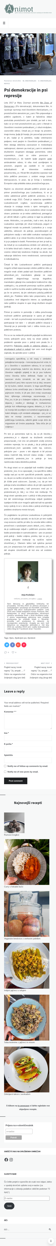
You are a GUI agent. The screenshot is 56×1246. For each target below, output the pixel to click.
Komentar (9, 712)
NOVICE (7, 83)
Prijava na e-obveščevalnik (19, 1125)
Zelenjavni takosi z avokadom (17, 1094)
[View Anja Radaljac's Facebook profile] (28, 587)
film (42, 103)
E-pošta (8, 744)
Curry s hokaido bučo (13, 886)
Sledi (9, 1206)
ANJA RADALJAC (45, 81)
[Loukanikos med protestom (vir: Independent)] (4, 68)
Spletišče (8, 755)
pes (12, 638)
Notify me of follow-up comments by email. (27, 766)
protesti (32, 638)
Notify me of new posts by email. (22, 772)
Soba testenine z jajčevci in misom (19, 1042)
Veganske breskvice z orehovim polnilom (22, 938)
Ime (6, 733)
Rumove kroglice (11, 835)
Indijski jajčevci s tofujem (15, 990)
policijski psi (21, 638)
